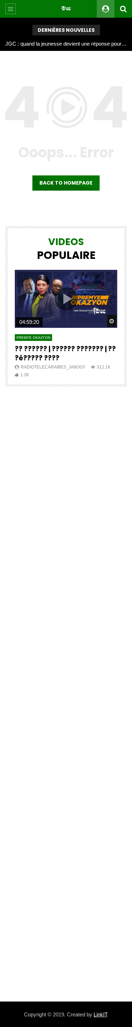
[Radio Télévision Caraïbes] (66, 9)
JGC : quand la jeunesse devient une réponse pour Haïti (66, 44)
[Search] (123, 9)
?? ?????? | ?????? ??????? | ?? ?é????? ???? (65, 353)
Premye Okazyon (33, 338)
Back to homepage (66, 182)
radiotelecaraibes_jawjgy (53, 367)
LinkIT (100, 1014)
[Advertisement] (66, 694)
